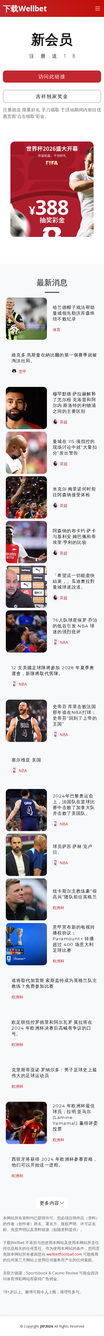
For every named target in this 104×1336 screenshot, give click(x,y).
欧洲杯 (58, 907)
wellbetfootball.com (64, 1254)
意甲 (22, 371)
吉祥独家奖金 (52, 96)
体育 (56, 329)
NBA (64, 642)
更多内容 (49, 1203)
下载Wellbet (25, 8)
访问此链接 (52, 76)
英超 (63, 422)
